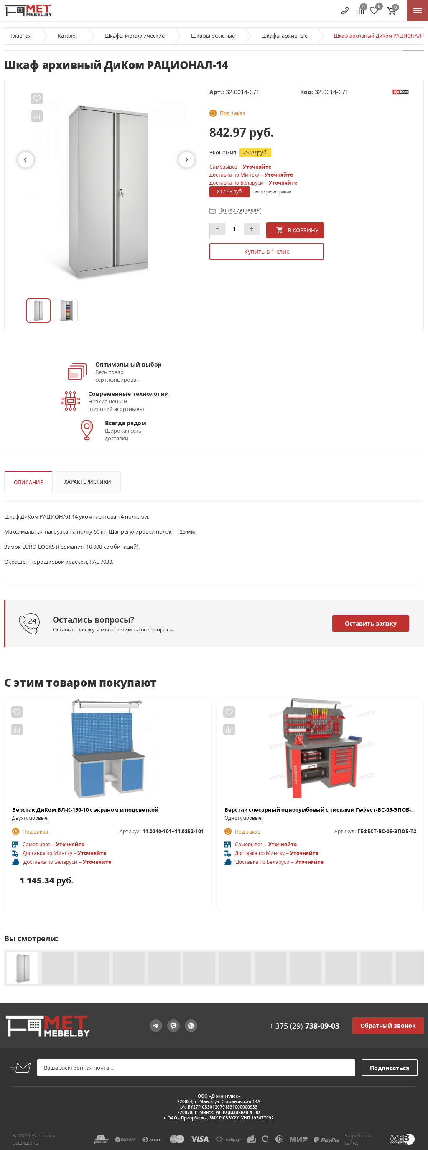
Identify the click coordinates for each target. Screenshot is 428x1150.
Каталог (68, 35)
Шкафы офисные (213, 35)
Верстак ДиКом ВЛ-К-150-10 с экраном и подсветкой (85, 810)
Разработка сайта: (357, 1139)
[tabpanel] (106, 189)
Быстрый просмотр (108, 752)
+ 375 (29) (304, 1026)
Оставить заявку (371, 623)
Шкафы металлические (134, 35)
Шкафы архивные (284, 35)
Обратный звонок (388, 1025)
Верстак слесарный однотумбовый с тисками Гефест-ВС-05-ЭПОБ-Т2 (320, 810)
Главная (20, 35)
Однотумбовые (243, 817)
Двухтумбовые (30, 817)
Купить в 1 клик (266, 251)
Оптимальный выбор (128, 364)
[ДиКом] (400, 91)
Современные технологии (128, 394)
